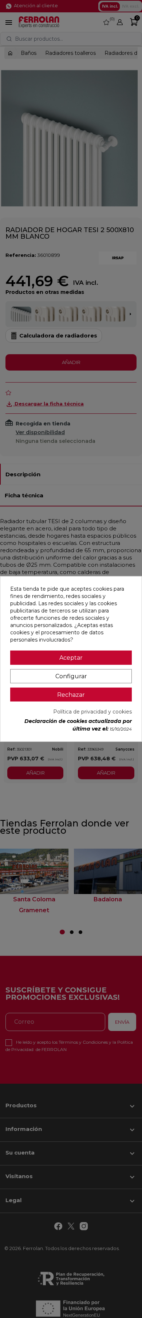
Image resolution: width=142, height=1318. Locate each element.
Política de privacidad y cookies (92, 711)
